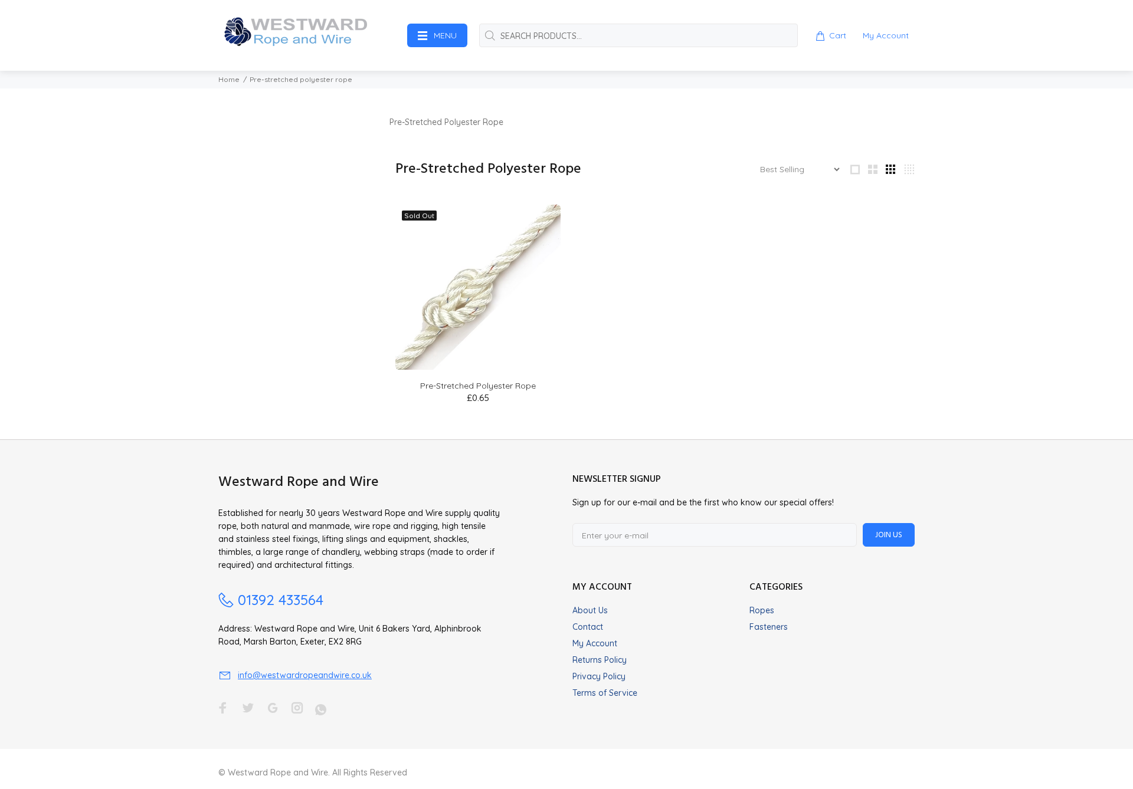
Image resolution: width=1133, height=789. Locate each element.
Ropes (761, 610)
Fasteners (768, 627)
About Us (590, 610)
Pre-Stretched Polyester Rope (478, 385)
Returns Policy (599, 660)
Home (229, 79)
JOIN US (888, 535)
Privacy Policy (599, 676)
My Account (594, 643)
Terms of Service (604, 693)
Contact (587, 627)
